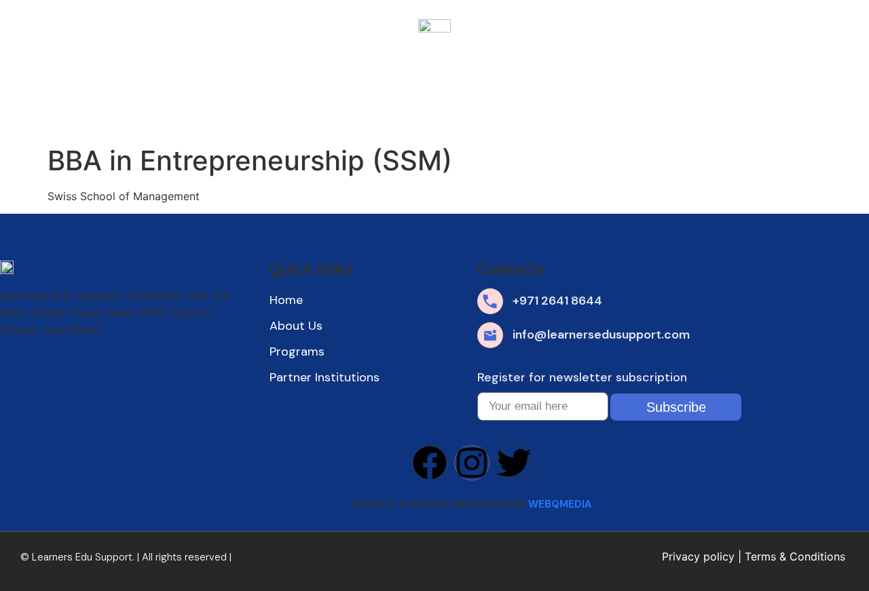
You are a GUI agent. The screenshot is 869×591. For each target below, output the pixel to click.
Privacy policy (698, 556)
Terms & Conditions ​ (797, 556)
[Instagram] (471, 462)
